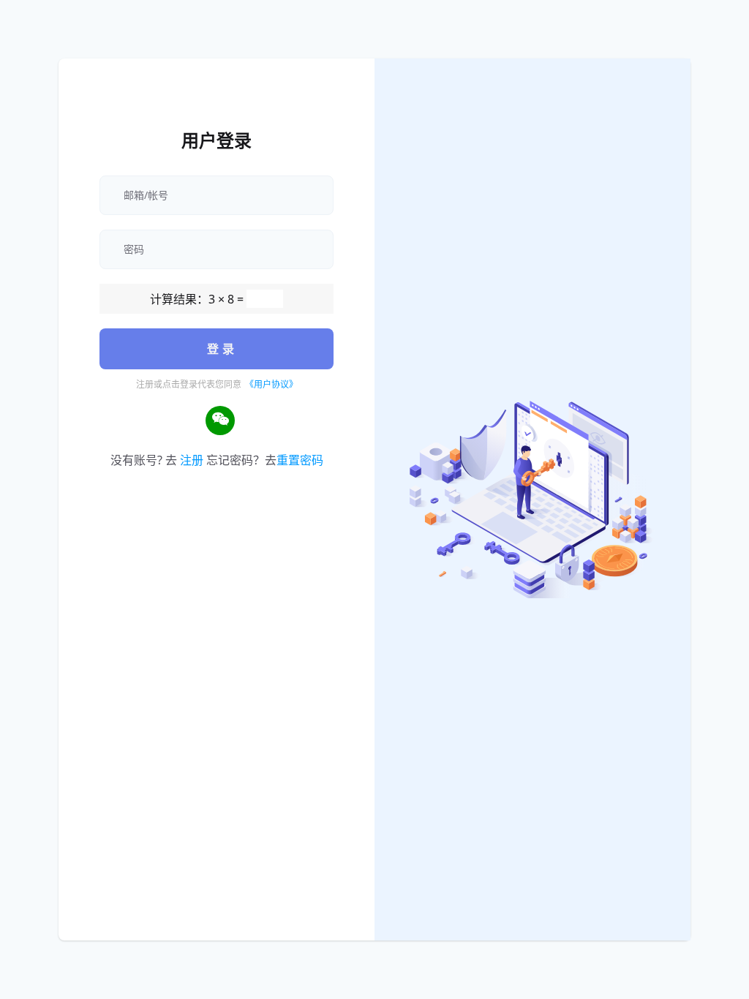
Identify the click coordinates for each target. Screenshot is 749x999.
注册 (191, 460)
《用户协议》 (271, 384)
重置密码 (299, 460)
